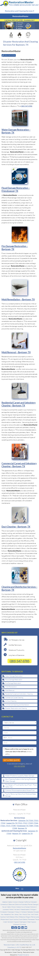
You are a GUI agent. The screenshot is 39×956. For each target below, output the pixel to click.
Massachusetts (24, 909)
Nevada (36, 912)
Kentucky (33, 907)
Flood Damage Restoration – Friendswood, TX (16, 189)
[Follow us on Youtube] (25, 927)
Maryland (16, 909)
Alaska (10, 902)
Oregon (28, 917)
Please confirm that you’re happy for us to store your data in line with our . (19, 751)
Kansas (27, 907)
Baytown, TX (22, 828)
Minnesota (3, 912)
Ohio (16, 917)
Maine (11, 909)
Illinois (13, 907)
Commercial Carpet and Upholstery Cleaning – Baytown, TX (19, 465)
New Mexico (23, 914)
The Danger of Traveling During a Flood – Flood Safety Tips (21, 786)
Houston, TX (16, 833)
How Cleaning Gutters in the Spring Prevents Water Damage (20, 780)
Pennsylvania (35, 917)
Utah (5, 922)
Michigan (33, 909)
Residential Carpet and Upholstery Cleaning (19, 694)
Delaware (11, 904)
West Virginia (31, 922)
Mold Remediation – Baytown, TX (18, 299)
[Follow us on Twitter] (19, 927)
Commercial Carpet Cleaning (14, 697)
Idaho (9, 907)
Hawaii (4, 907)
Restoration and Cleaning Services (19, 11)
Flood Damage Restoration (13, 679)
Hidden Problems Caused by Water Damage (19, 776)
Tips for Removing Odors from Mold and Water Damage (20, 795)
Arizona (15, 902)
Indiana (18, 907)
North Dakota (10, 917)
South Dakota (23, 919)
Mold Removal (9, 690)
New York (31, 914)
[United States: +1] (5, 737)
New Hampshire (5, 914)
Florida (30, 904)
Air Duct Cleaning (10, 701)
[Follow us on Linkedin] (22, 927)
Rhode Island (5, 919)
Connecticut (4, 904)
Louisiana (5, 909)
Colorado (33, 902)
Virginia (16, 922)
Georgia (35, 904)
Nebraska (30, 912)
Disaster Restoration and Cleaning (16, 708)
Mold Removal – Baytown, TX (16, 352)
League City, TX (27, 833)
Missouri (17, 912)
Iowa (23, 907)
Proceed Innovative (23, 955)
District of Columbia (21, 904)
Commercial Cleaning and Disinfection (17, 705)
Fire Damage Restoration (13, 683)
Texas (37, 919)
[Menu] (22, 889)
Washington (22, 922)
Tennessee (31, 919)
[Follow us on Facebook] (15, 927)
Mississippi (10, 912)
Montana (23, 912)
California (27, 902)
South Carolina (14, 919)
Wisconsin (16, 924)
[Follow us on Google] (12, 927)
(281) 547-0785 (26, 106)
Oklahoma (22, 917)
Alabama (4, 902)
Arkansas (20, 902)
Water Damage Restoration (13, 676)
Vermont (10, 922)
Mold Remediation (11, 687)
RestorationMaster (19, 848)
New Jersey (14, 914)
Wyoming (23, 924)
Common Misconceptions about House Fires (20, 790)
